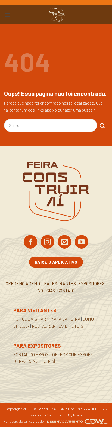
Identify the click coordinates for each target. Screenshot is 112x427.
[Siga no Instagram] (47, 242)
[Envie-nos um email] (64, 242)
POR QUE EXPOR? (76, 354)
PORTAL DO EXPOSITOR (35, 354)
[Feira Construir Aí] (57, 14)
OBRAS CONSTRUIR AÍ (34, 361)
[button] (7, 14)
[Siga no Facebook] (30, 242)
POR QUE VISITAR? (30, 318)
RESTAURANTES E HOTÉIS (57, 325)
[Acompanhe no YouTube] (81, 242)
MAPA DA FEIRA (65, 318)
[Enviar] (102, 125)
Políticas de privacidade (23, 421)
